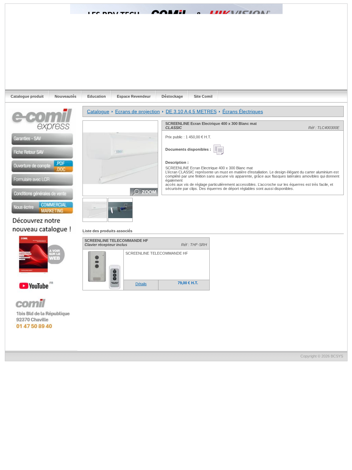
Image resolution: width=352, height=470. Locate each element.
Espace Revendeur (134, 96)
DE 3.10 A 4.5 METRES (191, 111)
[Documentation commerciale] (218, 150)
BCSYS (337, 356)
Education (96, 96)
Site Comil (203, 96)
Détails (141, 284)
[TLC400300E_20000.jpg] (95, 210)
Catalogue (98, 111)
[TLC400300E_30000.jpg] (120, 210)
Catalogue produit (27, 96)
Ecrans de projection (137, 111)
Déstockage (172, 96)
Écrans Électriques (242, 111)
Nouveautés (65, 96)
